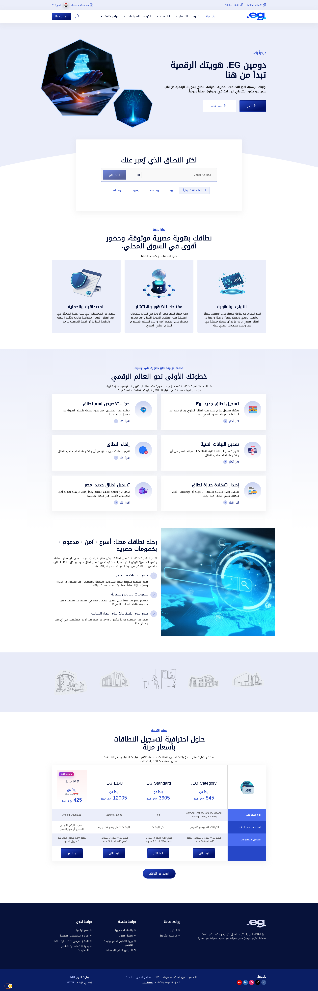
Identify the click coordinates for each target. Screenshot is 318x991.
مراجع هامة (111, 16)
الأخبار (174, 930)
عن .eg (197, 16)
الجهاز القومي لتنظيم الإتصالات (71, 941)
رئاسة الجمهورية (123, 930)
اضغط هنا (148, 982)
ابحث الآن (114, 174)
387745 (70, 983)
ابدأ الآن (204, 853)
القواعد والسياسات (139, 16)
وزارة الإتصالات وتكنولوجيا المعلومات (74, 948)
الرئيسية (211, 16)
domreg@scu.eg (80, 5)
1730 (72, 977)
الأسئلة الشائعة (254, 5)
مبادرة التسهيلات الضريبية (74, 935)
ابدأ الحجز (252, 105)
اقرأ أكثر (234, 421)
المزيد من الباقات (159, 873)
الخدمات (164, 16)
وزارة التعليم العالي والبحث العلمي (118, 943)
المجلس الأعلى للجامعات (119, 950)
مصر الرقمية (82, 930)
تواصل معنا (61, 16)
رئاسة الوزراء (126, 935)
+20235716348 (231, 5)
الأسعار (183, 16)
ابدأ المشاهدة (219, 105)
